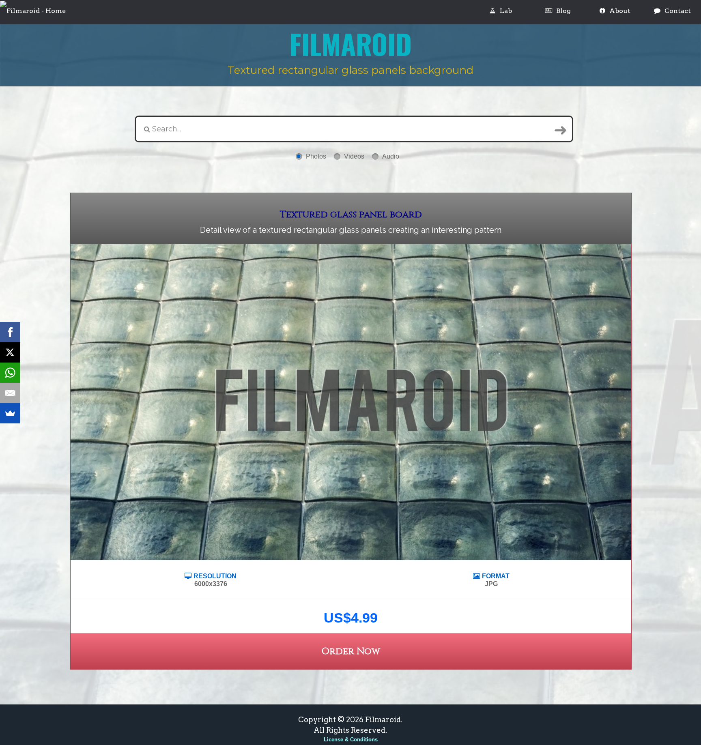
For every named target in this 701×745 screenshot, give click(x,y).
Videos (354, 156)
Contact (677, 11)
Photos (316, 156)
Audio (390, 156)
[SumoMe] (10, 413)
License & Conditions (351, 739)
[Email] (10, 393)
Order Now (350, 651)
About (619, 11)
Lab (506, 11)
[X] (10, 352)
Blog (563, 11)
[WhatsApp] (10, 373)
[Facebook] (10, 332)
